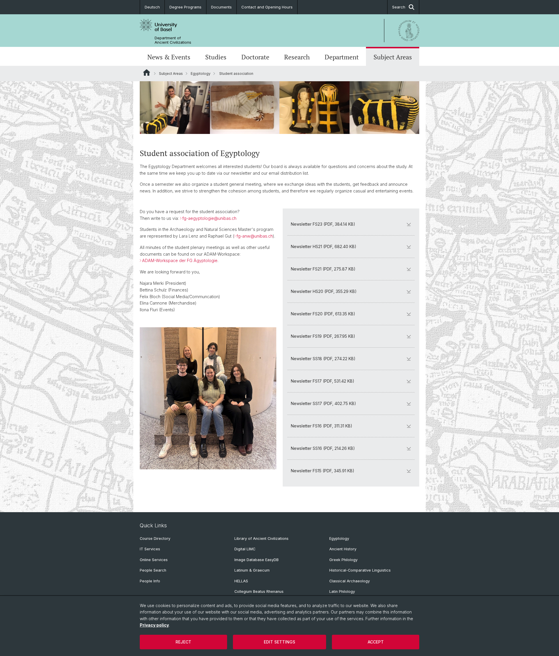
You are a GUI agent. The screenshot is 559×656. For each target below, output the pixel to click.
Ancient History (342, 549)
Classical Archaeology (349, 581)
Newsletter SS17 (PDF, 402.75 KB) (323, 403)
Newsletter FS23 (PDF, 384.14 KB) (323, 224)
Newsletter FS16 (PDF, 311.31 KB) (321, 425)
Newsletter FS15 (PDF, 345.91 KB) (322, 470)
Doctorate (255, 57)
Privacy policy (154, 625)
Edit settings (279, 641)
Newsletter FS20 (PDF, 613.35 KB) (323, 313)
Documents (221, 7)
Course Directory (155, 538)
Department (342, 57)
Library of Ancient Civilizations (261, 538)
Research (297, 57)
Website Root (146, 72)
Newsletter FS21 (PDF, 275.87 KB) (323, 268)
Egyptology (200, 73)
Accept (376, 641)
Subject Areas (393, 57)
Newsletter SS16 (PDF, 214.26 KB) (323, 448)
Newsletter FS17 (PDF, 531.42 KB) (322, 381)
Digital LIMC (244, 549)
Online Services (154, 560)
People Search (153, 570)
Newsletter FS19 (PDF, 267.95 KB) (323, 336)
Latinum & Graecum (252, 570)
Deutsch (152, 7)
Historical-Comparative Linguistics (360, 570)
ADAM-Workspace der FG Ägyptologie (179, 260)
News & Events (168, 57)
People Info (150, 581)
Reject (183, 641)
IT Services (150, 549)
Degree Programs (185, 7)
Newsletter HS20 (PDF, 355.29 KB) (324, 291)
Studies (216, 57)
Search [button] (398, 7)
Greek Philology (343, 560)
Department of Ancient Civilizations (173, 40)
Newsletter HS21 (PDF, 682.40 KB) (323, 246)
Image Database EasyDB (256, 560)
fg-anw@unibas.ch (254, 236)
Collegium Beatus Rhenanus (259, 591)
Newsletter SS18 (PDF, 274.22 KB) (323, 358)
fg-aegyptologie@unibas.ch (209, 218)
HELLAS (241, 581)
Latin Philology (342, 591)
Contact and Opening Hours (267, 7)
